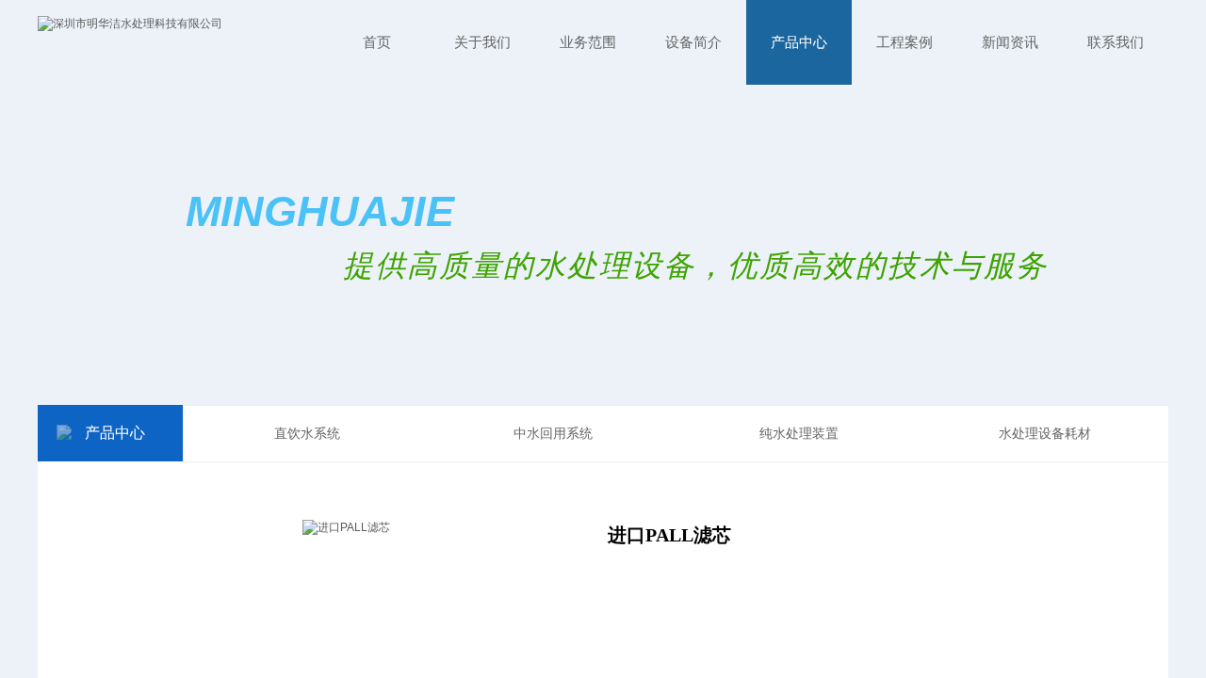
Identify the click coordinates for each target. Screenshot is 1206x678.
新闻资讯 (1010, 42)
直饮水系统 (307, 434)
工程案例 (904, 42)
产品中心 (799, 42)
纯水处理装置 (799, 434)
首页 (377, 42)
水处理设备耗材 (1045, 434)
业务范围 (588, 42)
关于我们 (482, 42)
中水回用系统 (553, 434)
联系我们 (1115, 42)
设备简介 (693, 42)
